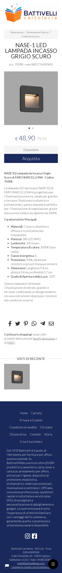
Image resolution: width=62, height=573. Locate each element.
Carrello (36, 413)
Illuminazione (17, 32)
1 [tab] (29, 128)
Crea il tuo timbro (31, 441)
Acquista (31, 158)
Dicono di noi (18, 434)
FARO (11, 342)
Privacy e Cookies (31, 420)
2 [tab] (33, 128)
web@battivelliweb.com (31, 563)
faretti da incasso (44, 338)
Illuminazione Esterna (37, 32)
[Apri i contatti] (6, 566)
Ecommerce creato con (31, 567)
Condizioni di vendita (23, 427)
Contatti (35, 434)
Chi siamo (46, 427)
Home (24, 413)
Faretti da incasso (31, 36)
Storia (48, 434)
